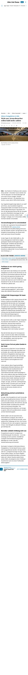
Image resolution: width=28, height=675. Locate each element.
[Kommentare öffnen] (26, 216)
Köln (9, 113)
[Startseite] (13, 2)
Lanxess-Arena (16, 227)
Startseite (3, 113)
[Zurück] (2, 6)
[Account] (25, 2)
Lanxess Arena (19, 256)
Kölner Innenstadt (16, 113)
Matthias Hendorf (6, 123)
